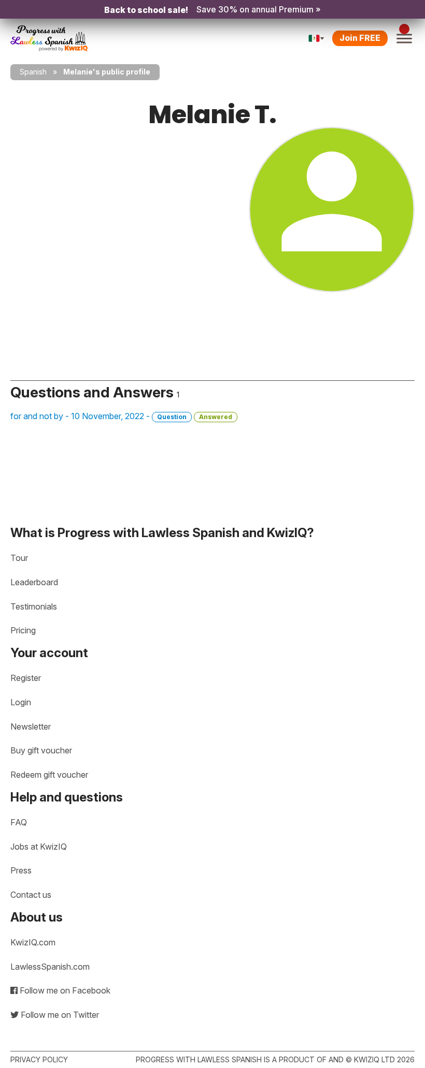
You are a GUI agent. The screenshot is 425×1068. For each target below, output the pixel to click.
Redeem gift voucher (49, 774)
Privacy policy (39, 1059)
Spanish (33, 71)
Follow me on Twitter (59, 1015)
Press (21, 870)
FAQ (18, 822)
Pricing (23, 630)
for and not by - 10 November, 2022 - (121, 416)
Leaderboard (34, 582)
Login (20, 702)
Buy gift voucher (41, 750)
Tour (19, 558)
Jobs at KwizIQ (38, 846)
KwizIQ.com (32, 942)
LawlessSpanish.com (50, 966)
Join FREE (359, 38)
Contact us (30, 894)
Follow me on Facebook (64, 990)
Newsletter (30, 726)
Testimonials (33, 606)
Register (25, 678)
